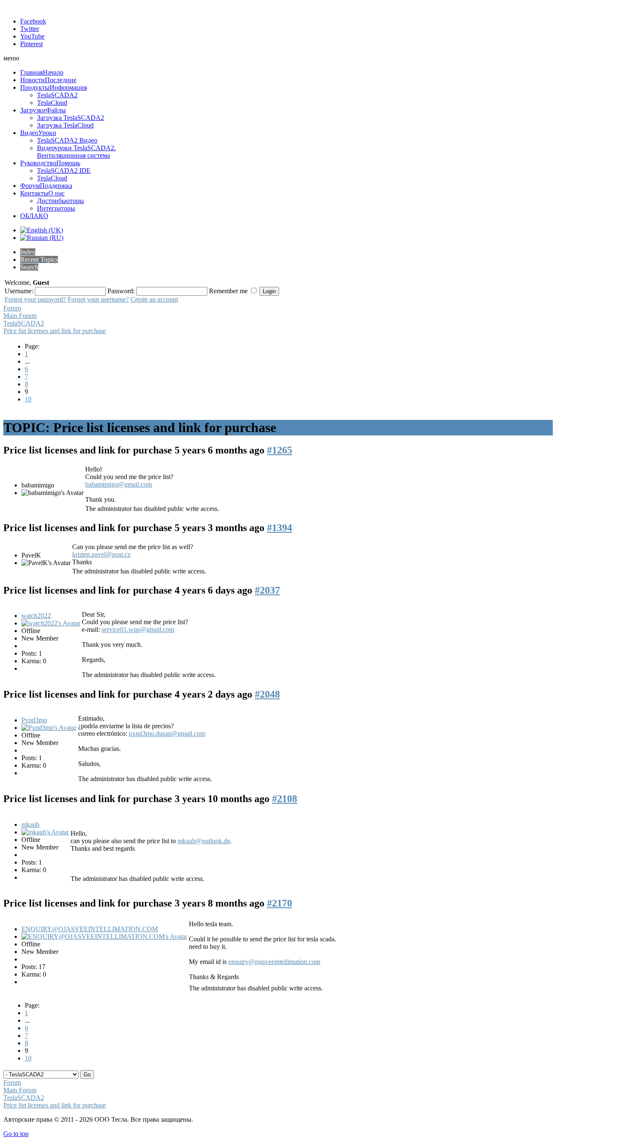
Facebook (33, 21)
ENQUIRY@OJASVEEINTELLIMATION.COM (89, 929)
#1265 (279, 450)
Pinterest (31, 43)
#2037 (267, 590)
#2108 (284, 798)
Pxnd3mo (34, 720)
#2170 (279, 903)
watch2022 (36, 615)
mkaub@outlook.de (204, 840)
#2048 (267, 694)
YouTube (32, 36)
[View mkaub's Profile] (45, 832)
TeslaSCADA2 (23, 323)
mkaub (30, 824)
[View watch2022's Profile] (50, 623)
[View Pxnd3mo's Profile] (48, 727)
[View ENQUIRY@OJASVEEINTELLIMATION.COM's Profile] (104, 936)
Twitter (29, 28)
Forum (12, 308)
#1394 (279, 527)
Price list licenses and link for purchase (54, 330)
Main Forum (20, 315)
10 (28, 399)
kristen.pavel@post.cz (101, 554)
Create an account (154, 299)
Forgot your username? (98, 299)
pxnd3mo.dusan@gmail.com (167, 733)
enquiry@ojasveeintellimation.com (274, 961)
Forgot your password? (35, 299)
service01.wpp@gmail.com (138, 629)
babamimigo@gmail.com (118, 484)
